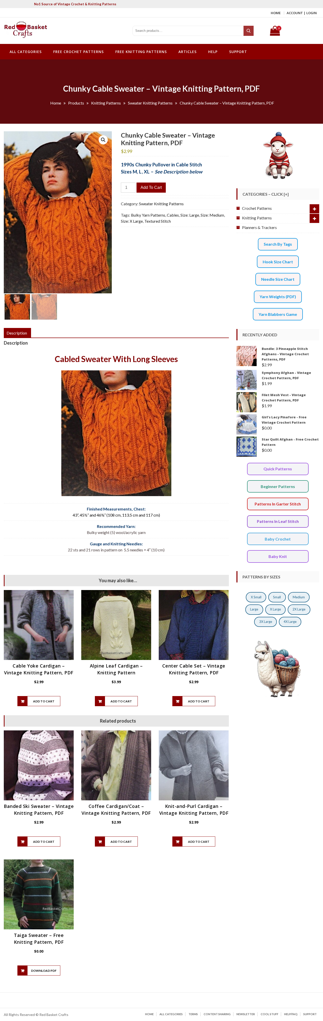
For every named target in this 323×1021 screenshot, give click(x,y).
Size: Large (189, 215)
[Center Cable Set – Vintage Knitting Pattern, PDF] (194, 625)
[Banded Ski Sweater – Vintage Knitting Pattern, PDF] (39, 765)
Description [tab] (17, 332)
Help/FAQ (291, 1014)
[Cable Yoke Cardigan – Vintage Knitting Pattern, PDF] (39, 625)
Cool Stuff (269, 1014)
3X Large (265, 622)
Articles (187, 51)
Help (213, 51)
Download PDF (44, 971)
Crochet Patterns (257, 208)
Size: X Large (132, 221)
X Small (256, 597)
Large (254, 609)
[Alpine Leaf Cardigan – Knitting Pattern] (116, 625)
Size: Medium (212, 215)
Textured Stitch (157, 221)
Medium (299, 597)
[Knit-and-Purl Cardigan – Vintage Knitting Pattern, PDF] (194, 765)
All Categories (26, 51)
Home (276, 13)
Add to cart (151, 187)
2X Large (298, 609)
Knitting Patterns (257, 217)
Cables (173, 215)
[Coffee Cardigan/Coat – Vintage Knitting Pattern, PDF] (116, 765)
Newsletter (245, 1014)
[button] (103, 139)
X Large (275, 609)
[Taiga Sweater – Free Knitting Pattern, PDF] (39, 894)
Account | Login (302, 13)
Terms (193, 1014)
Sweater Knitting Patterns (161, 203)
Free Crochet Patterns (78, 51)
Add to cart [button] (44, 701)
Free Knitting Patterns (141, 51)
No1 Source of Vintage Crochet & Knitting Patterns (75, 4)
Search (249, 31)
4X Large (290, 622)
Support (238, 51)
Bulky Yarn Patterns (148, 215)
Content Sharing (217, 1014)
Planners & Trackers (259, 227)
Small (277, 597)
